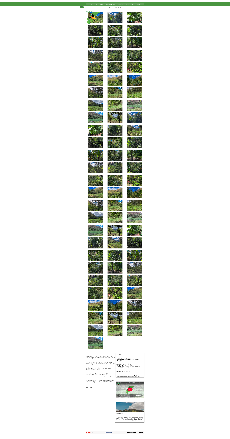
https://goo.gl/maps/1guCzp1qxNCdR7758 (125, 359)
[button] (96, 4)
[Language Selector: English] (82, 6)
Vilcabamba (89, 358)
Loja (121, 418)
